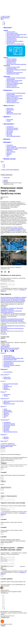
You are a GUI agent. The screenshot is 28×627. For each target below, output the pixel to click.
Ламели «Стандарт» (12, 86)
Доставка (9, 111)
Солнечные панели (11, 38)
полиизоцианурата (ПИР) (14, 229)
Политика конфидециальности (8, 445)
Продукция (7, 27)
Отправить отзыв (5, 617)
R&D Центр (10, 150)
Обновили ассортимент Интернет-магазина (12, 320)
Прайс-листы (10, 108)
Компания (7, 142)
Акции (5, 409)
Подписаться (4, 286)
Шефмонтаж (10, 112)
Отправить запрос (5, 510)
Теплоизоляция (10, 42)
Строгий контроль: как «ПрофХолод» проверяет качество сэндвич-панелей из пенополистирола (13, 300)
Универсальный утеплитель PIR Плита (14, 361)
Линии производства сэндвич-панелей (16, 147)
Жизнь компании (8, 411)
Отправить (3, 569)
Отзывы (9, 120)
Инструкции (10, 130)
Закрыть (3, 625)
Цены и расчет (4, 374)
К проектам (3, 341)
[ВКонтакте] (2, 272)
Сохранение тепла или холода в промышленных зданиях (15, 73)
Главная (6, 180)
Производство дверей (12, 149)
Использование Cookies (7, 446)
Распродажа (7, 76)
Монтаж (6, 387)
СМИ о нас (6, 414)
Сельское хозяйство (12, 58)
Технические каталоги (12, 128)
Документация (8, 124)
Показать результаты (6, 487)
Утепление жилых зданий (13, 67)
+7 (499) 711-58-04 (5, 16)
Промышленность (11, 61)
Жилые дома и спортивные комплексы (16, 64)
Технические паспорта (12, 129)
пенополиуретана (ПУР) (17, 228)
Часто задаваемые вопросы (13, 136)
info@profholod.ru (5, 17)
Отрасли (6, 57)
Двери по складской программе (15, 83)
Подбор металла (8, 386)
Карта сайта (4, 441)
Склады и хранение (12, 60)
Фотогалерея (10, 119)
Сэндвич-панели (11, 31)
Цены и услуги (9, 105)
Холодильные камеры (12, 33)
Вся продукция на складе (13, 87)
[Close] (3, 450)
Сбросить (3, 481)
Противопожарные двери (13, 35)
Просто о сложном (11, 146)
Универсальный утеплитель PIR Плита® (17, 37)
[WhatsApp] (5, 272)
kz (4, 24)
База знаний (10, 132)
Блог (8, 155)
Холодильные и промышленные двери (16, 34)
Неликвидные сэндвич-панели (14, 80)
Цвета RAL (9, 134)
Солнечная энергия (11, 68)
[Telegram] (8, 272)
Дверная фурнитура (12, 39)
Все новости (4, 333)
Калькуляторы (10, 109)
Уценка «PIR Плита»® (12, 81)
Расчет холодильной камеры (11, 383)
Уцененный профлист (12, 84)
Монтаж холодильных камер (14, 113)
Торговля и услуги (11, 63)
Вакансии (9, 153)
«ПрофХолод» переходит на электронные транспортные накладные (11, 311)
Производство (4, 398)
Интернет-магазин (10, 159)
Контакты (7, 139)
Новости (9, 154)
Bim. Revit (9, 133)
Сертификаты (10, 126)
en (4, 21)
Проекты (7, 116)
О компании (10, 145)
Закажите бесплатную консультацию (10, 348)
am (4, 23)
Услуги (2, 381)
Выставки (6, 413)
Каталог (6, 30)
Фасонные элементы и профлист (15, 41)
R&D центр (6, 402)
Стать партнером (11, 151)
